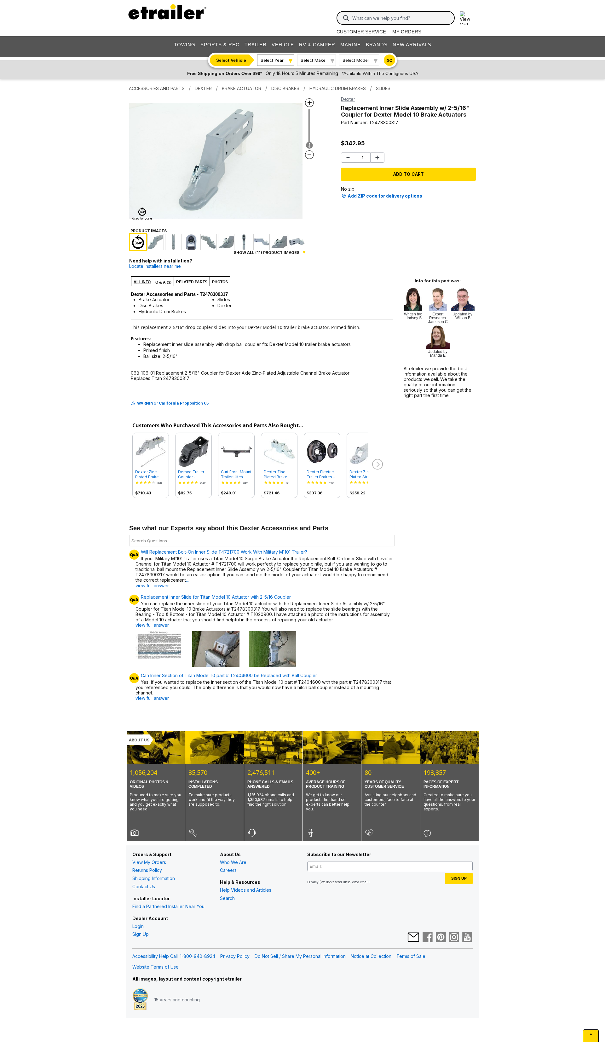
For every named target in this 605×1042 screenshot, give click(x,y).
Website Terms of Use (155, 967)
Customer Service (361, 31)
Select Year (272, 60)
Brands (377, 44)
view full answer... (153, 625)
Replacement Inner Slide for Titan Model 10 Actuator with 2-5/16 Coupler (216, 597)
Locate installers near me (155, 266)
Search (227, 898)
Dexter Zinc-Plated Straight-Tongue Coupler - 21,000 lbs (364, 474)
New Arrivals (412, 44)
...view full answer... (162, 582)
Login (138, 926)
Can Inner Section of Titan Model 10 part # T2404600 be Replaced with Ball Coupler (229, 675)
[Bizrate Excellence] (140, 1000)
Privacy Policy (235, 956)
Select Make (313, 60)
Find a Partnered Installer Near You (168, 906)
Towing (184, 44)
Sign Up (140, 934)
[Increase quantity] (377, 158)
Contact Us (143, 886)
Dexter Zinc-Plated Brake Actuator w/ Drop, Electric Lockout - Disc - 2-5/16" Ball (150, 474)
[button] (377, 464)
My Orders (406, 31)
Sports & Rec (219, 44)
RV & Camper (317, 44)
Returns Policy (147, 870)
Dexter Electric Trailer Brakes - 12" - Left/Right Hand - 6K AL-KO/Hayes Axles (322, 474)
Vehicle (283, 44)
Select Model (356, 60)
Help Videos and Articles (245, 890)
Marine (350, 44)
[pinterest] (440, 937)
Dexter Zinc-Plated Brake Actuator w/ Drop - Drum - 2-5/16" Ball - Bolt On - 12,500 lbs (279, 474)
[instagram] (454, 937)
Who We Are (233, 862)
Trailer (256, 44)
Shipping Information (153, 878)
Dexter (348, 99)
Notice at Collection (371, 956)
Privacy (313, 882)
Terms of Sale (410, 956)
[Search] (346, 18)
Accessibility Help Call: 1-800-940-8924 (173, 956)
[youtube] (467, 937)
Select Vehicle (231, 60)
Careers (228, 870)
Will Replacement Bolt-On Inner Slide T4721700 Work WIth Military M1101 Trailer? (224, 552)
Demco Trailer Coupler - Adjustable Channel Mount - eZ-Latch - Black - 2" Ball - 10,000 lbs (193, 474)
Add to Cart (408, 174)
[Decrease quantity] (348, 158)
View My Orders (149, 862)
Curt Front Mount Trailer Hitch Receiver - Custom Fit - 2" (236, 474)
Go (389, 60)
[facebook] (427, 937)
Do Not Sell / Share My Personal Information (300, 956)
